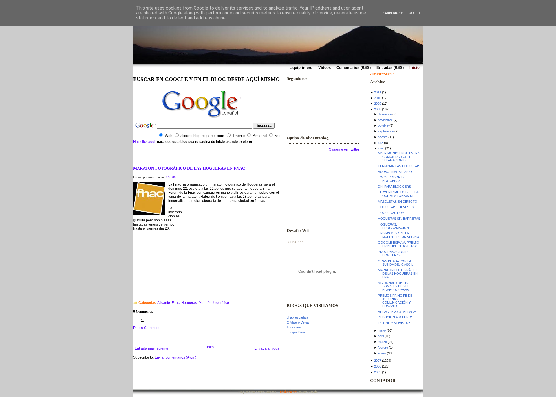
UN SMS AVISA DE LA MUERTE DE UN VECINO (398, 235)
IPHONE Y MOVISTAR (394, 323)
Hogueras (189, 303)
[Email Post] (133, 295)
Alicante (163, 303)
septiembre (386, 131)
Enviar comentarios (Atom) (175, 357)
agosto (382, 137)
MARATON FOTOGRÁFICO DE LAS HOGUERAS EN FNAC (189, 168)
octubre (383, 125)
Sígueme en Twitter (344, 149)
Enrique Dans (296, 332)
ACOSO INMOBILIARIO (395, 171)
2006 (377, 366)
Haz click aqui (144, 142)
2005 (377, 372)
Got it (415, 13)
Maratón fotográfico (214, 303)
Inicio (211, 347)
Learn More (392, 13)
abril (381, 336)
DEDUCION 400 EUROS (395, 317)
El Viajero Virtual (298, 322)
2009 (377, 103)
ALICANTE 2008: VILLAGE (397, 311)
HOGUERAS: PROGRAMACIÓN (393, 226)
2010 (377, 98)
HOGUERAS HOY (391, 213)
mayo (382, 330)
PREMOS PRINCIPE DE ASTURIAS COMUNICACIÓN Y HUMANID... (395, 301)
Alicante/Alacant (383, 74)
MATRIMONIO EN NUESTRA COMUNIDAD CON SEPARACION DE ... (398, 157)
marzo (382, 342)
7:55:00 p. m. (174, 177)
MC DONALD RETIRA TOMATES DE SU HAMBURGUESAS (393, 286)
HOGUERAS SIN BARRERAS (399, 218)
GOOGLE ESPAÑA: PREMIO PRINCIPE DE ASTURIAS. (398, 244)
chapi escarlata (297, 317)
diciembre (385, 114)
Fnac (176, 303)
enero (382, 353)
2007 (377, 360)
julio (380, 143)
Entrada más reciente (151, 348)
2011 (377, 92)
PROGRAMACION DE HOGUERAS (394, 253)
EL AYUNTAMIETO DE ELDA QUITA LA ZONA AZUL (398, 194)
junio (381, 148)
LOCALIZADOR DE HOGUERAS (392, 179)
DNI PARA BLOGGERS (394, 186)
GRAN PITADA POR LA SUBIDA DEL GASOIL (395, 262)
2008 (377, 109)
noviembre (385, 120)
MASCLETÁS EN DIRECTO (397, 201)
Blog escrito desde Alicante (257, 392)
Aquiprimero (295, 327)
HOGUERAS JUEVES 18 (396, 207)
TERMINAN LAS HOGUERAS (399, 166)
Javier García (308, 392)
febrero (383, 347)
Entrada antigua (266, 348)
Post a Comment (146, 328)
